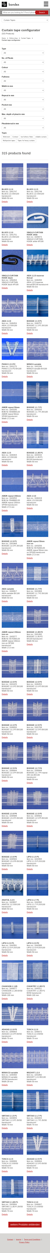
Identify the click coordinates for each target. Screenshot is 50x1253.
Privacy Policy (24, 1242)
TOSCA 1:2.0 (32, 1029)
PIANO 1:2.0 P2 (8, 364)
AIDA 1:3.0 (31, 496)
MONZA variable (34, 364)
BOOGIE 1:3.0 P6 (9, 857)
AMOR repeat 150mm (11, 496)
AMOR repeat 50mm (11, 407)
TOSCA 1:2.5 (7, 1159)
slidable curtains (41, 137)
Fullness (5, 77)
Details (5, 202)
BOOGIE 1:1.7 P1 (34, 407)
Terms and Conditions (32, 1239)
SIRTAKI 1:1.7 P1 (34, 1116)
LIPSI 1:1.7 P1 (33, 900)
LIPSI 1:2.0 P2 (33, 943)
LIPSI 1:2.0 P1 (8, 943)
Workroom (6, 137)
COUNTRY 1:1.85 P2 (36, 986)
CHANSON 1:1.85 (9, 986)
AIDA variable (8, 589)
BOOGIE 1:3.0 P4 (9, 814)
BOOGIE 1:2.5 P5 (34, 814)
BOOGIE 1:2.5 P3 (34, 725)
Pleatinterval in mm (10, 124)
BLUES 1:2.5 (32, 189)
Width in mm (7, 86)
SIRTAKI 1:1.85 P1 (10, 1202)
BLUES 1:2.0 (7, 189)
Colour (5, 67)
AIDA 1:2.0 (6, 321)
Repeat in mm (8, 96)
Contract (15, 137)
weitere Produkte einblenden (25, 1224)
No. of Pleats (7, 58)
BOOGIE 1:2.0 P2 (9, 682)
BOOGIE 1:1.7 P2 (34, 589)
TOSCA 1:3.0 (32, 1202)
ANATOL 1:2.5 (8, 900)
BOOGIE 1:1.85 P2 (35, 632)
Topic (4, 133)
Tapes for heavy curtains (26, 140)
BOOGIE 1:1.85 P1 (35, 453)
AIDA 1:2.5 (6, 453)
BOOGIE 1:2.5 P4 (9, 768)
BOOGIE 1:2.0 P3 (34, 682)
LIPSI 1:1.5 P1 (33, 857)
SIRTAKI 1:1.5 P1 (9, 1116)
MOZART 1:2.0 (33, 1073)
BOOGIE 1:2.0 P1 (9, 541)
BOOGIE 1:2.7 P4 (34, 768)
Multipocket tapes (9, 140)
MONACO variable (10, 1073)
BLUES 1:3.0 (7, 232)
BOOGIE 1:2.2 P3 (9, 725)
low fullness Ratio (27, 137)
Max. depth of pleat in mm (13, 114)
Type (4, 49)
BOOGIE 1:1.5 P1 (34, 321)
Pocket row (7, 105)
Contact (10, 1239)
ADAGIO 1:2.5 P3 (34, 1159)
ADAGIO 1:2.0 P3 (9, 1029)
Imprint (18, 1239)
